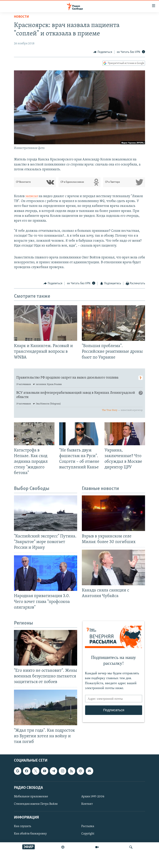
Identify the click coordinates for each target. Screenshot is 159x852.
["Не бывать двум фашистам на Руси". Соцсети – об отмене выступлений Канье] (79, 433)
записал (31, 196)
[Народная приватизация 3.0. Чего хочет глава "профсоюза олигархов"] (45, 573)
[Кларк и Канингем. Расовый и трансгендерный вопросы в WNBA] (45, 323)
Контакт (87, 804)
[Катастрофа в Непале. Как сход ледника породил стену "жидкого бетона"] (34, 433)
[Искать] (131, 847)
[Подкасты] (80, 771)
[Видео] (97, 847)
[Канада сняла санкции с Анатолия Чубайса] (113, 567)
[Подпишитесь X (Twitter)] (35, 771)
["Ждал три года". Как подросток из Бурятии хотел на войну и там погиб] (45, 707)
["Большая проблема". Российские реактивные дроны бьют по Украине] (113, 323)
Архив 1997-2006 (92, 796)
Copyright (87, 833)
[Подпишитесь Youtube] (44, 771)
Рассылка (87, 826)
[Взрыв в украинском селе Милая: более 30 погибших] (113, 513)
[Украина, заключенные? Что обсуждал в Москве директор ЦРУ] (125, 433)
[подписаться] (89, 771)
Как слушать (22, 826)
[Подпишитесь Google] (17, 771)
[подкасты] (63, 847)
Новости (21, 17)
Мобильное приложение (31, 796)
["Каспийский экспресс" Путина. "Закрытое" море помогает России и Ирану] (45, 513)
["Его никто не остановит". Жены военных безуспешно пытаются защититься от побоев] (45, 648)
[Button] (102, 52)
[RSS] (71, 771)
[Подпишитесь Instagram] (62, 771)
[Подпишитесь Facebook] (26, 771)
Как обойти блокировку (30, 833)
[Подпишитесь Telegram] (53, 771)
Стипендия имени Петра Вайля (36, 804)
